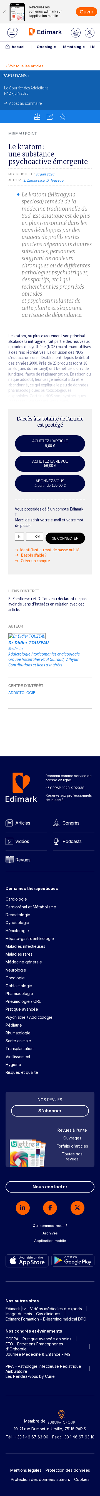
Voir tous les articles (25, 66)
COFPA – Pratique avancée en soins (38, 1338)
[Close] (4, 11)
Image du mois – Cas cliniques (33, 1313)
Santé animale (18, 1040)
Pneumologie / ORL (23, 1001)
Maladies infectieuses (25, 946)
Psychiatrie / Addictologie (29, 1017)
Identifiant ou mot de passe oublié (49, 549)
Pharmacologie (19, 993)
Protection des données (68, 1470)
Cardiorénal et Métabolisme (31, 906)
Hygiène (13, 1064)
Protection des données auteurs (40, 1479)
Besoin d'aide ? (33, 555)
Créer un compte (35, 560)
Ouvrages (72, 1138)
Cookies (81, 1479)
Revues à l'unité (72, 1130)
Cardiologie (16, 899)
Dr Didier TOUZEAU (28, 642)
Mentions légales (25, 1470)
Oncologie (46, 46)
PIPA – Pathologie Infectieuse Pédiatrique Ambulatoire (43, 1369)
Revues (23, 860)
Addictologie (22, 693)
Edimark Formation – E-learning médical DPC (46, 1319)
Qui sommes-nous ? (50, 1225)
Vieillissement (18, 1056)
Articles (22, 823)
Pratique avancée (22, 1009)
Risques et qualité (22, 1072)
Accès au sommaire (25, 103)
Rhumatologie (18, 1032)
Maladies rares (19, 954)
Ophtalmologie (19, 985)
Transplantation (20, 1048)
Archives (50, 1233)
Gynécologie (17, 922)
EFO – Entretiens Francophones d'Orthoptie (34, 1346)
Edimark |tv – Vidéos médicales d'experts (44, 1308)
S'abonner (50, 1110)
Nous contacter (50, 1186)
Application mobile (50, 1240)
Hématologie (73, 46)
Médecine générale (24, 962)
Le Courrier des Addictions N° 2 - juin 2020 (26, 90)
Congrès (70, 823)
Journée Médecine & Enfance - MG (38, 1354)
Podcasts (72, 841)
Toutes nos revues (72, 1156)
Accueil (19, 46)
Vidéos (22, 841)
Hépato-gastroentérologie (30, 938)
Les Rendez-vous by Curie (30, 1376)
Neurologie (16, 970)
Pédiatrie (14, 1025)
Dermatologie (18, 914)
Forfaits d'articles (72, 1146)
